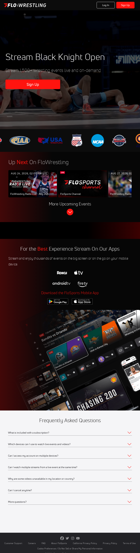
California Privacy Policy (85, 543)
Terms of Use (129, 543)
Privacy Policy (110, 543)
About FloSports (59, 543)
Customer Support (13, 543)
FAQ (43, 543)
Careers (32, 543)
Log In (105, 5)
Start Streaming (32, 187)
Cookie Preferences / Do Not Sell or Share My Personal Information (70, 548)
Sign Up (125, 5)
